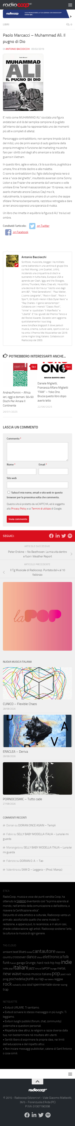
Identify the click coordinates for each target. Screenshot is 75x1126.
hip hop (55, 963)
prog (5, 979)
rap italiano (49, 979)
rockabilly (17, 985)
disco (39, 957)
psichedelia (17, 979)
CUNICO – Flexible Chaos (20, 704)
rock (7, 984)
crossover (19, 957)
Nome (11, 464)
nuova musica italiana (36, 974)
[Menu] (70, 5)
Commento (14, 438)
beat (15, 952)
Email (43, 464)
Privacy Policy (19, 508)
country (7, 957)
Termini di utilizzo (41, 508)
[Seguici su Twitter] (63, 536)
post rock (66, 974)
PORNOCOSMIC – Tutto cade (22, 799)
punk (30, 978)
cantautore (43, 951)
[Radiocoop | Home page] (22, 5)
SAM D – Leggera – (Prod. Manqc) (42, 869)
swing (64, 984)
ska (24, 984)
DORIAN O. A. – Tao (31, 861)
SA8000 (21, 901)
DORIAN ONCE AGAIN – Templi (37, 825)
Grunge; (31, 963)
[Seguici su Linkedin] (57, 536)
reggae (58, 979)
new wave (12, 973)
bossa (29, 952)
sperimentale (42, 984)
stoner (56, 984)
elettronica (52, 956)
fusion (13, 963)
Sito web (12, 478)
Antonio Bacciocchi (18, 48)
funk (6, 963)
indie (66, 962)
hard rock (43, 963)
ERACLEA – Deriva (15, 751)
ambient (7, 952)
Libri (6, 24)
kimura (38, 968)
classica (60, 952)
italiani (20, 967)
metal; (61, 968)
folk (65, 957)
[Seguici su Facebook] (51, 536)
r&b (36, 979)
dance (32, 956)
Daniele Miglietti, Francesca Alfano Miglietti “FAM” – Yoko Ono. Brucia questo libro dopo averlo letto (53, 392)
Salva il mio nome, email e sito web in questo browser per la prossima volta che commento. (34, 495)
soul (29, 984)
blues (22, 952)
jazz (32, 968)
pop (56, 973)
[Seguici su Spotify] (70, 536)
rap (41, 979)
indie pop (8, 968)
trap (5, 989)
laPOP (46, 968)
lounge (53, 968)
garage (21, 963)
